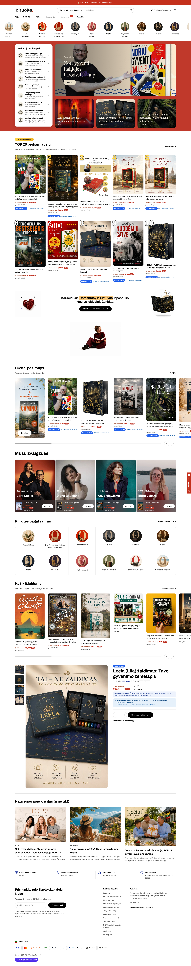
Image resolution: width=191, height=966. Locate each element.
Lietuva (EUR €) (24, 942)
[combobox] (95, 10)
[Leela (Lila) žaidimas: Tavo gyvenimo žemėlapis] (95, 244)
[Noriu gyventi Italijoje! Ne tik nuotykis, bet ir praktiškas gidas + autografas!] (30, 174)
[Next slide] (173, 443)
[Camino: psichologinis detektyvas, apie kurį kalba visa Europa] (30, 244)
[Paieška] (131, 10)
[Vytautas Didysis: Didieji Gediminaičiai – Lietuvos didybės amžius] (128, 174)
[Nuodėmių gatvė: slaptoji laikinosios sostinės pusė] (128, 243)
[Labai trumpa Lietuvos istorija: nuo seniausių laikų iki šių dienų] (95, 615)
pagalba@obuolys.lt (110, 875)
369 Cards (126, 681)
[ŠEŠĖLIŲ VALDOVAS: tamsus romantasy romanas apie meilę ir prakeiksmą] (160, 241)
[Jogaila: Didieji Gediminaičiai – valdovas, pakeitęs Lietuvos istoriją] (160, 174)
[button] (189, 483)
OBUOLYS (25, 955)
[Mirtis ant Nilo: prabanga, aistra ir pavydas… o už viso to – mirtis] (30, 616)
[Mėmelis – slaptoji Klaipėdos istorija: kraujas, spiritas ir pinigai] (128, 396)
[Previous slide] (166, 443)
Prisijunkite (121, 700)
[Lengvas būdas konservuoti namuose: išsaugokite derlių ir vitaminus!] (161, 613)
